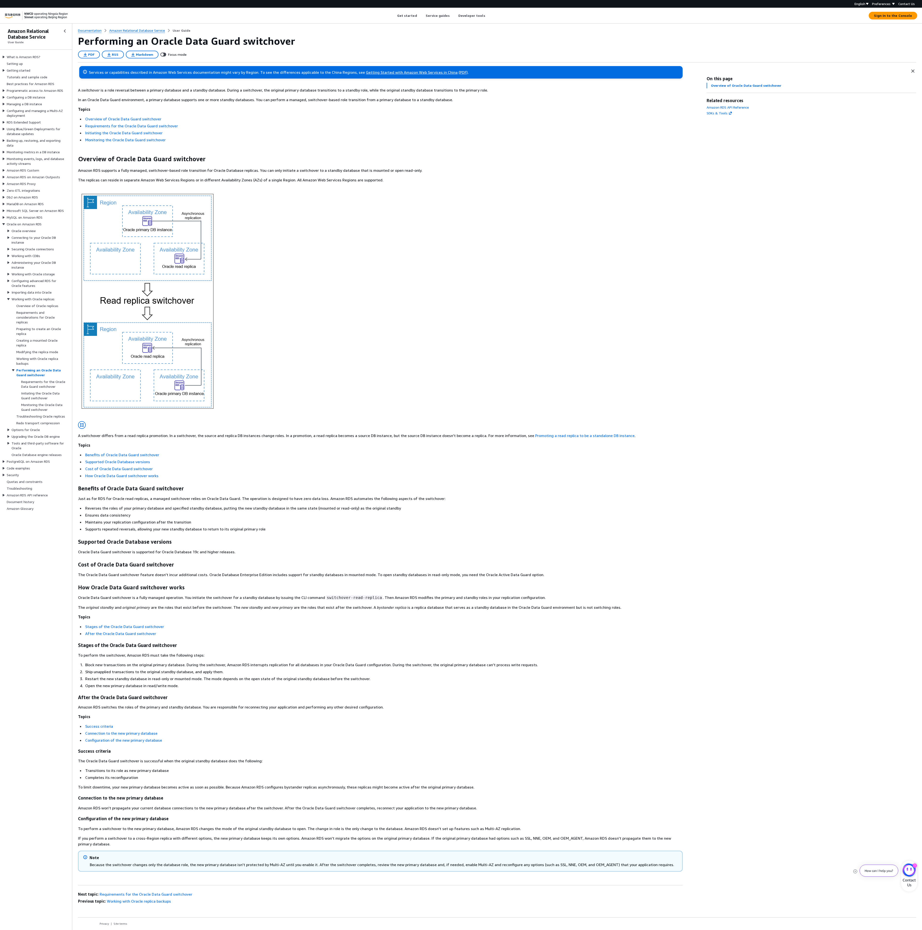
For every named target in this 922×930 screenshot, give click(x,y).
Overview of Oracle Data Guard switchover (123, 119)
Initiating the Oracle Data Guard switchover (124, 132)
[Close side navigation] (64, 31)
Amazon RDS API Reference (728, 107)
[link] (181, 30)
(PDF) (463, 72)
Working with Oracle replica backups (139, 901)
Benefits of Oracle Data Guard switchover (122, 454)
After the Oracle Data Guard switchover (120, 633)
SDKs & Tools (717, 113)
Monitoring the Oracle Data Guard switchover (125, 139)
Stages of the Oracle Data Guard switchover (124, 626)
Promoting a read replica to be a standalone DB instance (585, 435)
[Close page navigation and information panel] (913, 71)
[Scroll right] (489, 15)
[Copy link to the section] (74, 159)
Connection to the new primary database (121, 733)
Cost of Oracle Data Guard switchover (119, 468)
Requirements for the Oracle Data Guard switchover (131, 125)
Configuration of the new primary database (123, 740)
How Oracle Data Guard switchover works (121, 475)
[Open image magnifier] (82, 425)
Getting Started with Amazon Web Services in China (412, 72)
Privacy (104, 923)
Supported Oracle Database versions (117, 461)
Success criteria (99, 726)
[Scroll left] (393, 15)
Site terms (120, 923)
